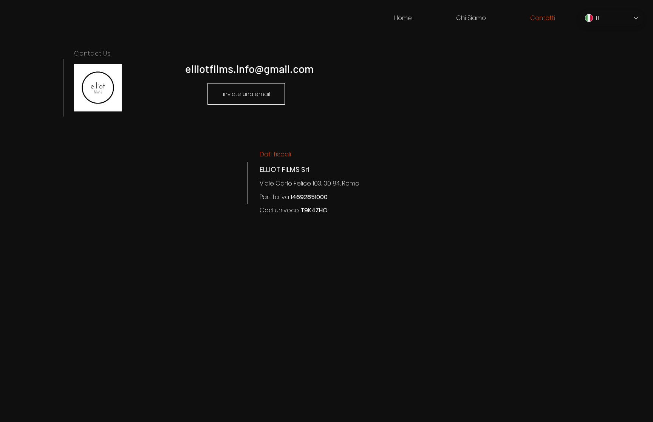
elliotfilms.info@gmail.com (249, 68)
